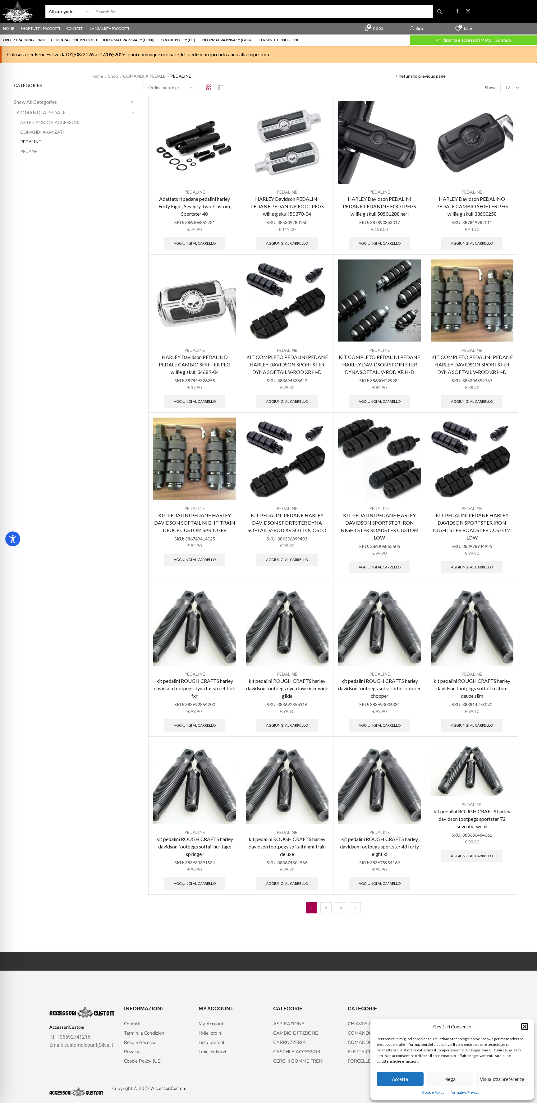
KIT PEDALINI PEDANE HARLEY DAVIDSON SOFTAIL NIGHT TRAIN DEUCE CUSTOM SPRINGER (194, 522)
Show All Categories (35, 102)
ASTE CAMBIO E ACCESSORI (50, 122)
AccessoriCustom (168, 1088)
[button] (524, 1026)
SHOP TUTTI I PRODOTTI (40, 28)
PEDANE (28, 151)
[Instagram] (468, 11)
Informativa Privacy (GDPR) (128, 40)
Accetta (400, 1079)
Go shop (502, 40)
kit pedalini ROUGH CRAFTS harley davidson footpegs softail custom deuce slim (472, 688)
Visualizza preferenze (502, 1079)
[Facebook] (457, 11)
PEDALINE (194, 192)
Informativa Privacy (464, 1092)
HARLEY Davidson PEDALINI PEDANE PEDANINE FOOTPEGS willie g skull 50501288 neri (379, 206)
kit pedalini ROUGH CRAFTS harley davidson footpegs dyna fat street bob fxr (195, 688)
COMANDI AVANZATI (42, 132)
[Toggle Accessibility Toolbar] (13, 539)
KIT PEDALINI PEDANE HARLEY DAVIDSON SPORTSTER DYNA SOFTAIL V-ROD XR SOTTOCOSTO (287, 522)
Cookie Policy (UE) (178, 40)
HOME (8, 28)
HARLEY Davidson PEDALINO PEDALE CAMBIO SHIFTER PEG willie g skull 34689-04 (194, 364)
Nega (450, 1079)
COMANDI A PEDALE (144, 76)
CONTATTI (75, 28)
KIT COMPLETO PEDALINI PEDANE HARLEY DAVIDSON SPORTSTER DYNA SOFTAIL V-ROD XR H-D (287, 364)
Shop (113, 76)
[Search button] (439, 11)
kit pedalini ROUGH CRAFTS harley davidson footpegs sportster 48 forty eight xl (379, 846)
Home (97, 76)
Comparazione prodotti (74, 40)
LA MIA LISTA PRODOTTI (109, 28)
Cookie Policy (433, 1092)
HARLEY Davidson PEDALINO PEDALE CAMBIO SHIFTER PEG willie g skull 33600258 (472, 206)
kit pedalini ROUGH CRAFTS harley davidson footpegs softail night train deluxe (287, 846)
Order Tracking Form (24, 40)
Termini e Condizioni (278, 40)
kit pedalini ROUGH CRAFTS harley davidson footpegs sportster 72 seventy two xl (472, 818)
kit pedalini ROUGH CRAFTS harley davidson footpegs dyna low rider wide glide (287, 688)
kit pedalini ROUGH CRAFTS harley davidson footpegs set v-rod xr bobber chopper (379, 688)
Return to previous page (422, 76)
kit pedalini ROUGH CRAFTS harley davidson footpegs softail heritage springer (194, 846)
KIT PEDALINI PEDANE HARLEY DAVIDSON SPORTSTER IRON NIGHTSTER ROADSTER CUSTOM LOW (380, 526)
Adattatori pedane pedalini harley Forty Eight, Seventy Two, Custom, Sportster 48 (194, 206)
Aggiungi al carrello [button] (195, 243)
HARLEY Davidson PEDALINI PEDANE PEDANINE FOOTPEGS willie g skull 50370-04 (287, 206)
